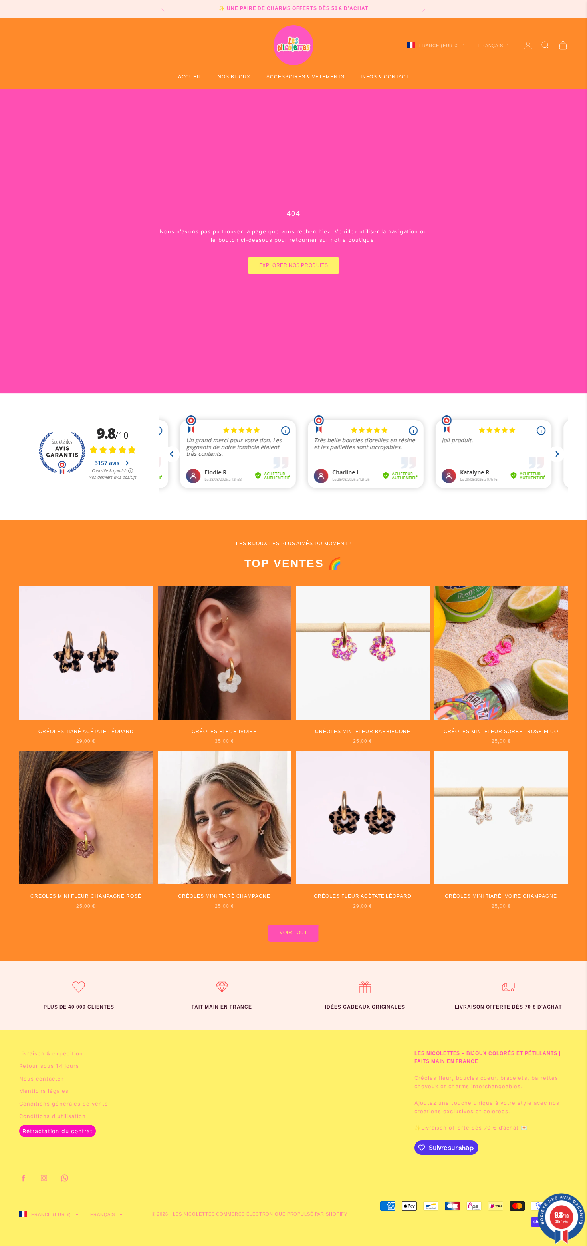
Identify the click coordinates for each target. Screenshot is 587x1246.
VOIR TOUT (293, 932)
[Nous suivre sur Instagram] (44, 1178)
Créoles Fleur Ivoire (224, 731)
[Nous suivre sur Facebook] (23, 1178)
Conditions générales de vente (63, 1103)
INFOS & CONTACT (385, 77)
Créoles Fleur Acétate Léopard (362, 896)
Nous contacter (41, 1078)
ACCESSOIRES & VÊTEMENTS (305, 77)
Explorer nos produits (293, 265)
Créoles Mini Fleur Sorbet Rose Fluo (501, 731)
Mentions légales (44, 1091)
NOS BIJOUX (234, 77)
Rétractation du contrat (57, 1131)
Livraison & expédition (51, 1053)
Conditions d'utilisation (52, 1116)
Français (490, 45)
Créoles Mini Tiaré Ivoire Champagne (501, 896)
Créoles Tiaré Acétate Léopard (86, 731)
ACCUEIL (190, 77)
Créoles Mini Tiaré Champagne (224, 896)
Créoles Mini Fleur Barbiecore (363, 731)
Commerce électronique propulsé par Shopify (281, 1214)
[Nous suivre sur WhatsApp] (65, 1178)
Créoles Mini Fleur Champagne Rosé (85, 896)
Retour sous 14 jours (49, 1066)
